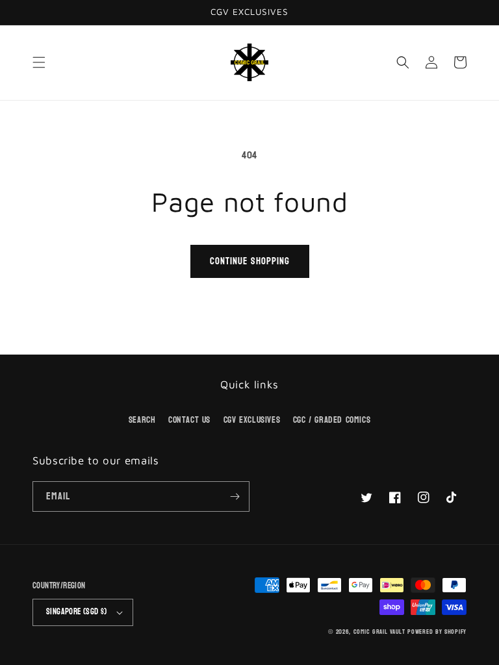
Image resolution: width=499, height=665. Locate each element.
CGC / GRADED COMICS (331, 420)
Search (142, 420)
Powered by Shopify (437, 632)
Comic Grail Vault (379, 632)
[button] (39, 62)
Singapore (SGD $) (76, 612)
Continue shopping (250, 261)
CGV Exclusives (252, 420)
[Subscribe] (234, 496)
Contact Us (189, 420)
